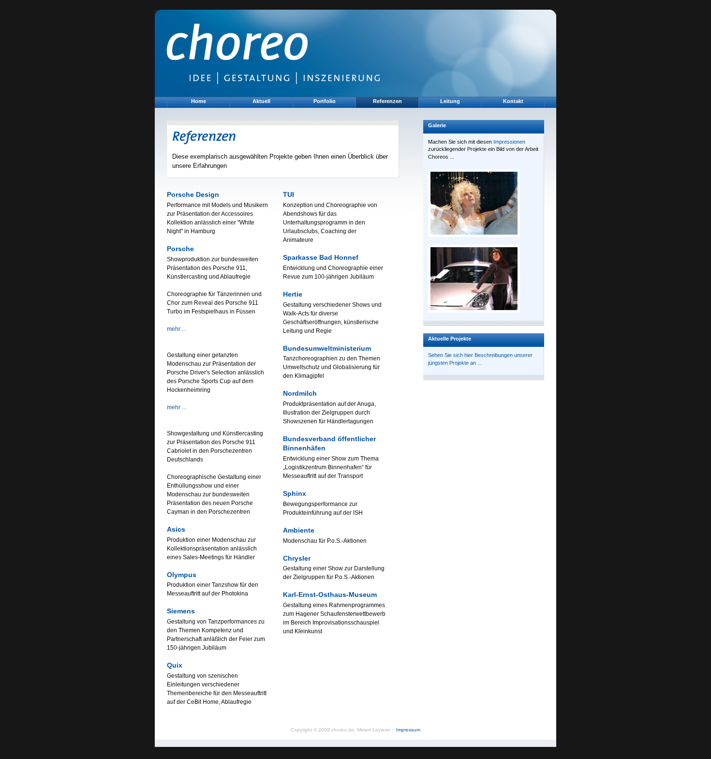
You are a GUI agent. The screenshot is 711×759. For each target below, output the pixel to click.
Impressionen (509, 142)
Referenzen (387, 101)
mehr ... (176, 329)
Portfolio (324, 101)
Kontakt (513, 101)
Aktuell (261, 101)
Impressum (408, 729)
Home (198, 101)
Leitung (450, 101)
